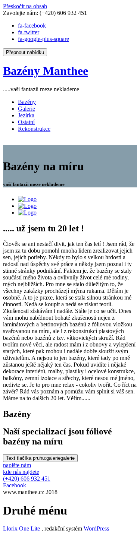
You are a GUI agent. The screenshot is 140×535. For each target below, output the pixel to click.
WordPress (96, 528)
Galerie (26, 108)
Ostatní (26, 122)
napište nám (17, 465)
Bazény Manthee (45, 70)
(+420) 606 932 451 (26, 478)
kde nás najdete (21, 472)
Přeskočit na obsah (25, 6)
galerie (40, 458)
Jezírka (26, 115)
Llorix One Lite (22, 528)
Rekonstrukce (34, 129)
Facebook (14, 485)
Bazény (27, 102)
